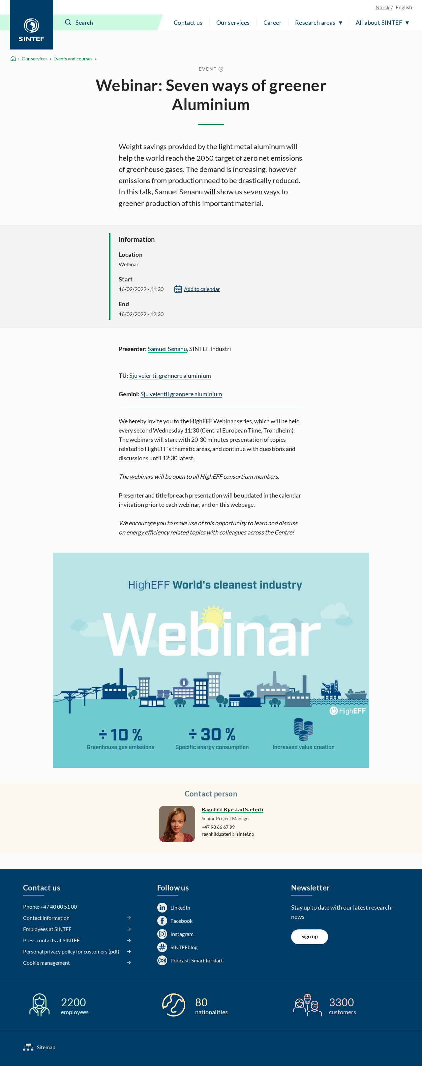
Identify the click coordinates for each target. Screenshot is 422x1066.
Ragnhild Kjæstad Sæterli (232, 809)
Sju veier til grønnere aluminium (170, 375)
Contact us (188, 22)
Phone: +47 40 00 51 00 (50, 906)
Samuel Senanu (167, 348)
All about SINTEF (379, 22)
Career (272, 22)
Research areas (315, 22)
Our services (233, 22)
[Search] (68, 22)
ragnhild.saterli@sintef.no (228, 834)
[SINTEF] (31, 24)
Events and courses (72, 58)
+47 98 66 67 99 (218, 827)
